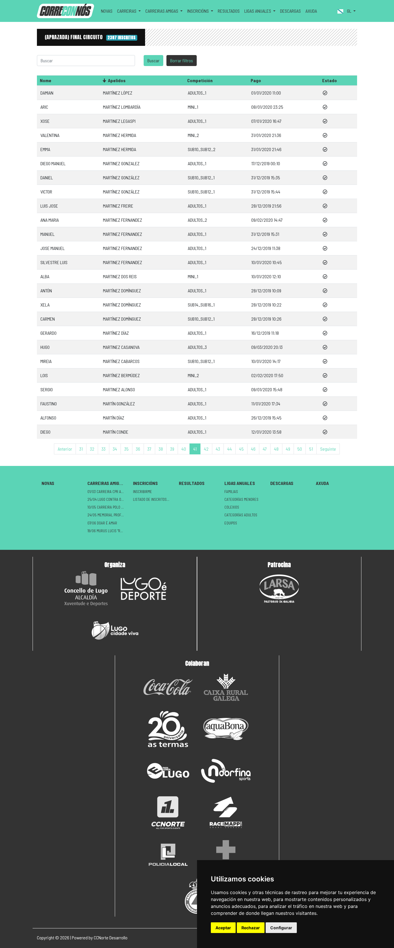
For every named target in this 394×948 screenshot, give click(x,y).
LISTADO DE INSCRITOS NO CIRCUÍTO (153, 499)
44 (229, 449)
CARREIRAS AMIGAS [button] (162, 11)
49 (288, 449)
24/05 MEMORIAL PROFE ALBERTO (108, 515)
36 (138, 449)
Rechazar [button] (250, 927)
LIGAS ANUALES (239, 483)
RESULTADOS (229, 11)
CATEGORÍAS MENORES (241, 499)
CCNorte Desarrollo (110, 937)
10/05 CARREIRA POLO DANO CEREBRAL (108, 507)
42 (206, 449)
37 (149, 449)
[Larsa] (279, 589)
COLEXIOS (231, 507)
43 (218, 449)
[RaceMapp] (226, 813)
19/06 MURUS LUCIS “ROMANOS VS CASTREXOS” (108, 530)
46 (253, 449)
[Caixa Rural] (226, 687)
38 (161, 449)
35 (126, 449)
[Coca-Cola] (168, 687)
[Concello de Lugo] (86, 589)
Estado (329, 80)
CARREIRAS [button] (127, 11)
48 (276, 449)
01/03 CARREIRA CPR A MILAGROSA (108, 491)
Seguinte (328, 449)
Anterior (65, 449)
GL (349, 11)
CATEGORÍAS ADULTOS (240, 515)
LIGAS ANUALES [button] (258, 11)
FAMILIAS (231, 491)
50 (299, 449)
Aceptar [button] (223, 927)
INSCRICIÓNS (145, 483)
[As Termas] (168, 729)
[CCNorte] (168, 813)
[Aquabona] (226, 729)
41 (195, 449)
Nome (45, 80)
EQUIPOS (230, 523)
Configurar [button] (281, 927)
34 (115, 449)
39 (172, 449)
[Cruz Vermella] (226, 854)
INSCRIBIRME (142, 491)
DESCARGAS (290, 11)
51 (311, 449)
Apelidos (116, 80)
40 (183, 449)
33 (104, 449)
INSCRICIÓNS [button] (198, 11)
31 (81, 449)
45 (241, 449)
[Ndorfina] (226, 771)
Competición (200, 80)
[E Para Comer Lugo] (168, 771)
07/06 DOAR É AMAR (102, 523)
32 (92, 449)
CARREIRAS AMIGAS (105, 483)
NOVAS (106, 11)
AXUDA (311, 11)
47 (265, 449)
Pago (256, 80)
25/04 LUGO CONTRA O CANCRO (108, 499)
